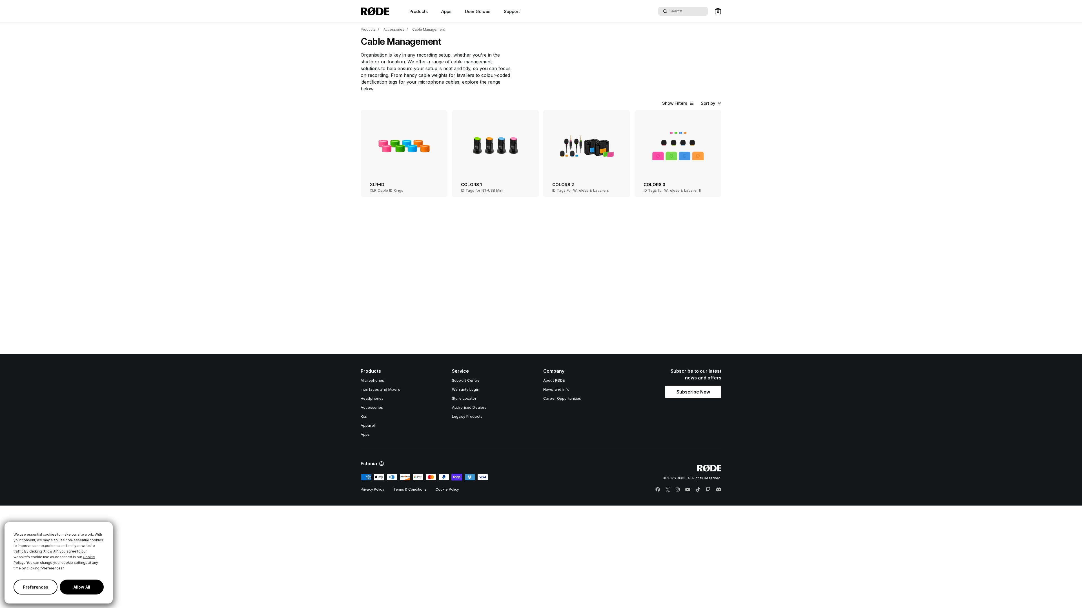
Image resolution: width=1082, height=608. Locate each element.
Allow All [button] (82, 587)
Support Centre (466, 380)
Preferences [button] (35, 587)
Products (368, 29)
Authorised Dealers (469, 407)
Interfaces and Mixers (380, 389)
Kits (364, 416)
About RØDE (554, 380)
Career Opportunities (562, 398)
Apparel (368, 425)
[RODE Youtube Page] (687, 490)
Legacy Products (467, 416)
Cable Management (428, 29)
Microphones (372, 380)
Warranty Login (465, 389)
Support (512, 11)
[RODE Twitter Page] (668, 490)
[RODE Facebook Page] (657, 490)
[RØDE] (375, 11)
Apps (446, 11)
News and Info (556, 389)
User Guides (477, 11)
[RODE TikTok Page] (698, 490)
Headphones (372, 398)
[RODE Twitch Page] (708, 490)
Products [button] (418, 11)
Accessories (393, 29)
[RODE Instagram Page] (678, 490)
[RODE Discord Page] (718, 490)
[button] (718, 11)
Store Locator (464, 398)
